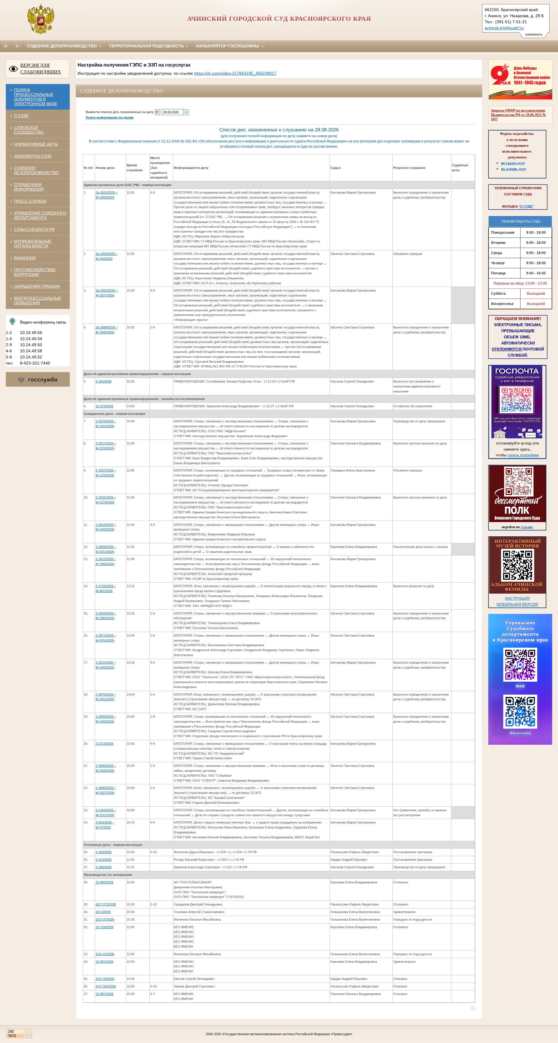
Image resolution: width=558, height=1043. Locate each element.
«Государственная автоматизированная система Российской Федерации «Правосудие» (287, 1034)
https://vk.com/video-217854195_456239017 (235, 73)
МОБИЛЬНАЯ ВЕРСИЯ (517, 604)
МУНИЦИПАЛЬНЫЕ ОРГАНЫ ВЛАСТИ (32, 243)
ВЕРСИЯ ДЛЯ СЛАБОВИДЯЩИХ (40, 68)
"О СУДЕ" (526, 206)
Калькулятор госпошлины (228, 46)
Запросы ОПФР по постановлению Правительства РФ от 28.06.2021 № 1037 (518, 114)
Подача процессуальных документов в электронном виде (35, 96)
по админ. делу (513, 169)
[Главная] (6, 46)
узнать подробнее (523, 455)
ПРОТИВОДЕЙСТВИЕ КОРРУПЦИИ (35, 272)
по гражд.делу (513, 163)
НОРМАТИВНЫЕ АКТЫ (36, 144)
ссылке (527, 527)
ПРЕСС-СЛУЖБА (30, 201)
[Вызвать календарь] (157, 112)
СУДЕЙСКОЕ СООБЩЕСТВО (29, 130)
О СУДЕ (21, 115)
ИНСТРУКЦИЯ (517, 598)
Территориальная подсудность (147, 46)
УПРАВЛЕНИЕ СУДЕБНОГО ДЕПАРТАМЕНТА (40, 215)
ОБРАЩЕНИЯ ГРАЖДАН (37, 286)
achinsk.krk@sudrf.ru (504, 28)
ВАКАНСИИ (25, 258)
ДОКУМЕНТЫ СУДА (32, 156)
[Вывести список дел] (186, 112)
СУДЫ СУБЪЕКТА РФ (34, 229)
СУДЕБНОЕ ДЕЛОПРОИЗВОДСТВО (36, 170)
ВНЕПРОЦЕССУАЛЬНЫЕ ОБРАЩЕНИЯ (37, 300)
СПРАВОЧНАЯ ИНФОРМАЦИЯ (29, 187)
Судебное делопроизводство (62, 46)
